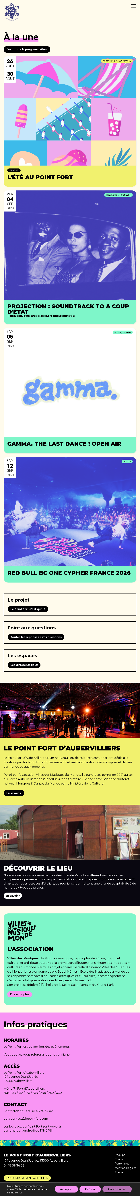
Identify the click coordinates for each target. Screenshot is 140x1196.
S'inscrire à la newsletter (27, 1178)
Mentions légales (125, 1168)
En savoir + (14, 793)
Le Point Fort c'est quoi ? (28, 609)
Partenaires (122, 1163)
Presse (119, 1172)
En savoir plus (19, 994)
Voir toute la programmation (27, 49)
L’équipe (120, 1155)
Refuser (90, 1189)
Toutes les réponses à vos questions (36, 637)
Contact (120, 1159)
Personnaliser (117, 1189)
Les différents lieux (24, 665)
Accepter (66, 1189)
